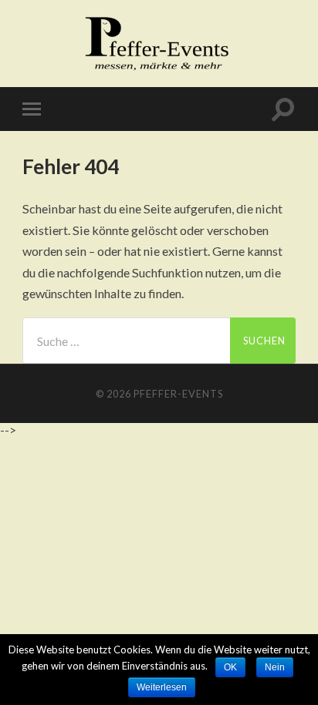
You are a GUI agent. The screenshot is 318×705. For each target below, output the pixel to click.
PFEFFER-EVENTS (178, 394)
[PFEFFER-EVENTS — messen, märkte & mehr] (159, 42)
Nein (275, 667)
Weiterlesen (162, 687)
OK (230, 667)
